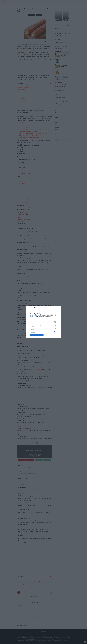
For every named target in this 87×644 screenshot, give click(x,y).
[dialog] (43, 322)
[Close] (59, 308)
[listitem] (43, 320)
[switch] (55, 322)
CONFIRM (37, 335)
